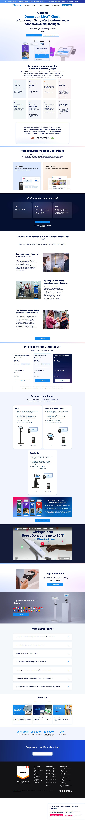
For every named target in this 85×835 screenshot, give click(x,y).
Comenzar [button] (33, 35)
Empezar (42, 222)
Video (49, 702)
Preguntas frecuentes (39, 774)
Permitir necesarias (69, 815)
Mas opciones (78, 815)
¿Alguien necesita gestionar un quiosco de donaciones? (31, 661)
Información (37, 766)
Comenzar (22, 380)
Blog (35, 702)
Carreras (36, 773)
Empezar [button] (21, 614)
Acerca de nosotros (38, 770)
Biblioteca (36, 782)
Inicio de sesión (55, 5)
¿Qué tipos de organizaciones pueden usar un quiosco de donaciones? (35, 636)
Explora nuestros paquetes (51, 35)
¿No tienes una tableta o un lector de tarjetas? (42, 226)
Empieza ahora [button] (42, 753)
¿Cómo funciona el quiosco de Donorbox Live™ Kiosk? (30, 645)
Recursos (40, 5)
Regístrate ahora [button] (67, 5)
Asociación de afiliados (39, 780)
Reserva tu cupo (74, 1)
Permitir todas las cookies (56, 815)
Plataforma (26, 5)
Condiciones (37, 776)
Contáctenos (37, 768)
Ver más (71, 812)
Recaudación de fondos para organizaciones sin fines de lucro (51, 776)
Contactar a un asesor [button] (42, 520)
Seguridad (36, 779)
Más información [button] (55, 584)
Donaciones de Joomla (65, 783)
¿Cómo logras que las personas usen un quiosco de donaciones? (33, 670)
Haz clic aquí (56, 386)
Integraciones (63, 766)
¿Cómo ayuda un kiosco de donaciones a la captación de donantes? (34, 678)
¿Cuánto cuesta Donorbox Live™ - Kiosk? (27, 653)
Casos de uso (49, 766)
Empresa (47, 5)
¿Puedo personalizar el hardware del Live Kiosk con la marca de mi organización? (38, 686)
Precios (33, 5)
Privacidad (36, 777)
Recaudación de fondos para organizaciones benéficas (51, 784)
